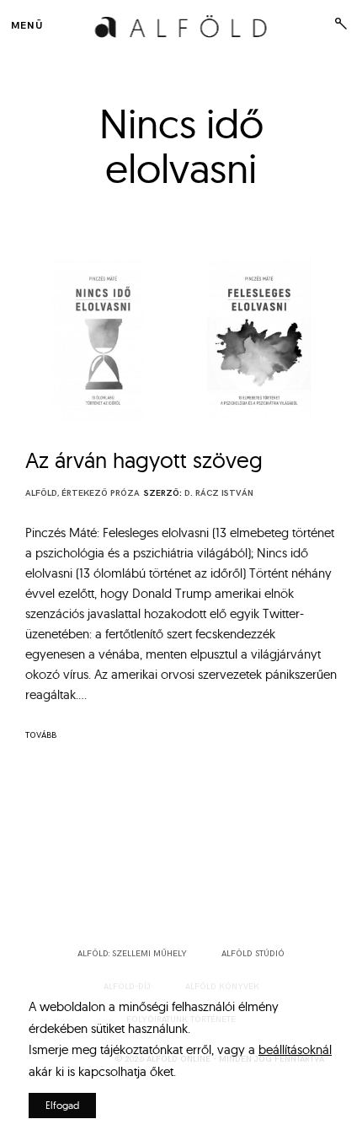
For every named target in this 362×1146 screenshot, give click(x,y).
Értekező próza (100, 493)
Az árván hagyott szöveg (144, 460)
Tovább (40, 735)
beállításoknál (295, 1049)
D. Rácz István (218, 493)
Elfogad (62, 1105)
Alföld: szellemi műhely (132, 954)
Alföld (41, 493)
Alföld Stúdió (253, 954)
